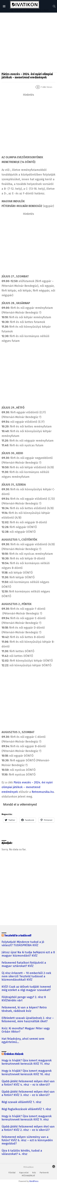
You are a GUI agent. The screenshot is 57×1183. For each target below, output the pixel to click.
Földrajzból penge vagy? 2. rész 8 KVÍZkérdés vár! (24, 999)
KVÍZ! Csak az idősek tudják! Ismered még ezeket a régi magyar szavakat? (26, 988)
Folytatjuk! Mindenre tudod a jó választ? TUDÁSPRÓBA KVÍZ (23, 943)
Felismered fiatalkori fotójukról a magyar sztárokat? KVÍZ (24, 964)
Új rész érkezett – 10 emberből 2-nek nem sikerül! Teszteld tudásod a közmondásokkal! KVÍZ (26, 976)
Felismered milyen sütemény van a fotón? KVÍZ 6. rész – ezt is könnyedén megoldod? (27, 1140)
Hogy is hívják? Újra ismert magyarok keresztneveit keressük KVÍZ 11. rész (27, 1062)
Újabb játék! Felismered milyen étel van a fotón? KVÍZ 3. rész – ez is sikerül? (28, 1093)
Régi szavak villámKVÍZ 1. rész (21, 1102)
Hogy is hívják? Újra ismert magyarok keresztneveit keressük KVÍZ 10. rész (27, 1072)
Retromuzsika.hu (43, 792)
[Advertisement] (28, 42)
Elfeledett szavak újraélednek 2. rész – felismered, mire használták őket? (28, 1019)
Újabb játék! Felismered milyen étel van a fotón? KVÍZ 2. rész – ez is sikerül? (28, 1128)
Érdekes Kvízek (13, 1054)
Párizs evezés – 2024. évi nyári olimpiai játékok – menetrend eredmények (27, 787)
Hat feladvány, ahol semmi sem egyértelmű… (23, 1040)
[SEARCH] (54, 6)
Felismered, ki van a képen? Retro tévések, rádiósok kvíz (24, 1009)
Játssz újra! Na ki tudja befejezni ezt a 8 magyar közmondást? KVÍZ (28, 954)
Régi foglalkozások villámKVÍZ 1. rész (26, 1109)
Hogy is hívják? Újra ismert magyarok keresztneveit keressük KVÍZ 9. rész (27, 1118)
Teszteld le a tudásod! (17, 935)
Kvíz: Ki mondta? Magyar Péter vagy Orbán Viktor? (26, 1030)
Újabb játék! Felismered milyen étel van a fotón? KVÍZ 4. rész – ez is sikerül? (28, 1083)
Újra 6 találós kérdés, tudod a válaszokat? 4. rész (22, 1152)
